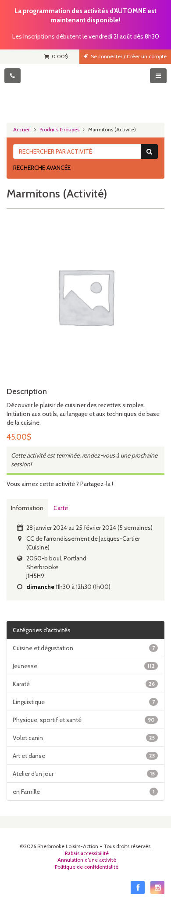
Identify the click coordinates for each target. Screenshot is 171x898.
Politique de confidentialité (86, 867)
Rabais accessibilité (87, 853)
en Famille (84, 792)
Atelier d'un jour (84, 774)
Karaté (84, 684)
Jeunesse (84, 666)
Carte (60, 508)
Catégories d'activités (42, 630)
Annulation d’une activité (86, 860)
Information (27, 508)
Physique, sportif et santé (84, 720)
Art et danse (84, 756)
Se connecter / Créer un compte (127, 56)
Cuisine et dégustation (84, 648)
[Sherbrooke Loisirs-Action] (85, 90)
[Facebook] (138, 887)
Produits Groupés (59, 130)
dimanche (40, 587)
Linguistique (84, 702)
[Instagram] (157, 887)
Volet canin (84, 738)
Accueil (22, 130)
